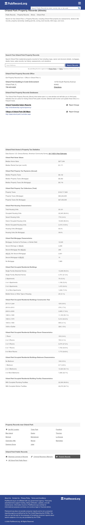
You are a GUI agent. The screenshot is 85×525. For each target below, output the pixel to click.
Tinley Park (34, 429)
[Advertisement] (42, 37)
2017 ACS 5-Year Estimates (58, 153)
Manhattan (59, 441)
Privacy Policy (52, 69)
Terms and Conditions (38, 498)
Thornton (59, 433)
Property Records (64, 457)
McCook (8, 437)
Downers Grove (11, 444)
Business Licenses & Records (18, 457)
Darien (33, 433)
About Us (8, 498)
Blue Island (9, 433)
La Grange (59, 437)
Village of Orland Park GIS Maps (18, 111)
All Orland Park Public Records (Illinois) (19, 460)
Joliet (32, 444)
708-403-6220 (11, 87)
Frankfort (59, 429)
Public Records (10, 15)
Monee (33, 441)
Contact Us (15, 498)
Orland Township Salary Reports (18, 105)
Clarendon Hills (11, 441)
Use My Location (13, 429)
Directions (57, 87)
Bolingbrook (35, 437)
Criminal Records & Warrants (43, 457)
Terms (61, 69)
